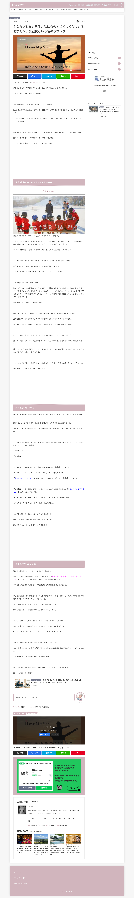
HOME (14, 9)
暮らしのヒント (32, 713)
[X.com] (55, 734)
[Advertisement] (49, 161)
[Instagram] (62, 825)
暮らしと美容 (92, 69)
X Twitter (17, 707)
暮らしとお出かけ (33, 9)
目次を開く (52, 191)
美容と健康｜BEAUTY (93, 5)
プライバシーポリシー (21, 878)
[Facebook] (44, 734)
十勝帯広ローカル (22, 9)
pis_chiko (37, 82)
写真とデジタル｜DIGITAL (110, 5)
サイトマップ (18, 872)
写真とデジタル (93, 58)
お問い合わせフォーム (21, 883)
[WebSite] (32, 825)
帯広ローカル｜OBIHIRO (76, 5)
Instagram (31, 707)
